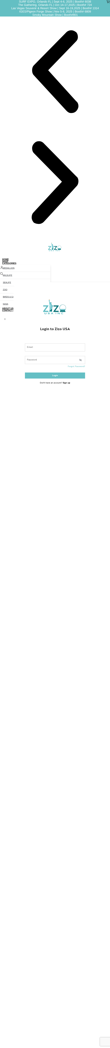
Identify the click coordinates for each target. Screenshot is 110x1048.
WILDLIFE (7, 275)
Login (55, 376)
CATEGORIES (9, 263)
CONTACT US (9, 310)
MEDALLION (8, 268)
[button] (55, 72)
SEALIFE (7, 282)
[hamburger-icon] (107, 260)
